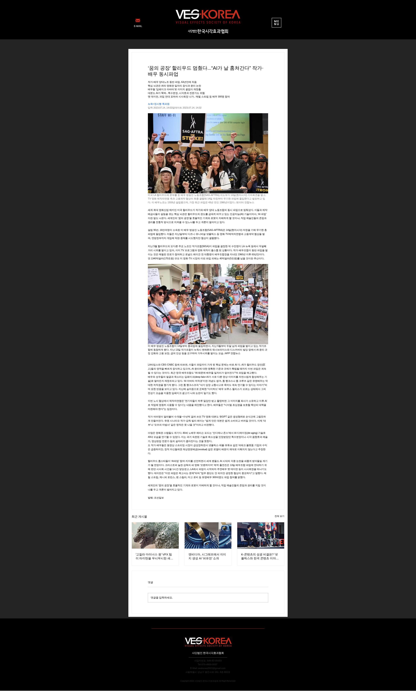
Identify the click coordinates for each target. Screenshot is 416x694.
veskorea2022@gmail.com (212, 668)
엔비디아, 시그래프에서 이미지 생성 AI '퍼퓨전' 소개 (207, 556)
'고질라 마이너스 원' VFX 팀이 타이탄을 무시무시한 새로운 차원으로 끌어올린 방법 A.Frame (154, 556)
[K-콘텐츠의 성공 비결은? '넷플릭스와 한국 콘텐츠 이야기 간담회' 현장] (260, 535)
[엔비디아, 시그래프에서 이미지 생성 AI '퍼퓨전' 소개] (208, 535)
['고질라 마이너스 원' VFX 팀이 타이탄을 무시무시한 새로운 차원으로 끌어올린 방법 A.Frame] (155, 535)
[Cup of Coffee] (138, 20)
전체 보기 (279, 516)
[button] (276, 23)
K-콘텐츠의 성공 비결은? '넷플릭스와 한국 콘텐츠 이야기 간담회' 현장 (260, 556)
